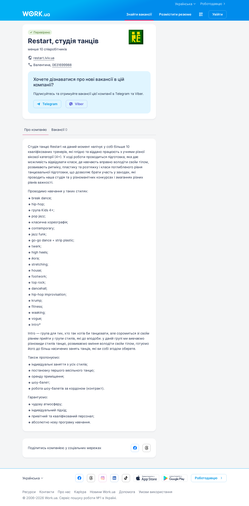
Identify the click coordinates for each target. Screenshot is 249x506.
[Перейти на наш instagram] (103, 478)
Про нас (64, 492)
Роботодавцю (211, 4)
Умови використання (155, 492)
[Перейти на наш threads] (91, 478)
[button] (201, 14)
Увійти (217, 14)
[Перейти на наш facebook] (79, 478)
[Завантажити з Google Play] (174, 478)
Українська (31, 478)
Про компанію (35, 130)
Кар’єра (80, 492)
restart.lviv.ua (43, 58)
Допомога (127, 492)
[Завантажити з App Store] (146, 478)
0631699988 (62, 65)
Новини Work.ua (102, 492)
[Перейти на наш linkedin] (114, 478)
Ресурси (29, 492)
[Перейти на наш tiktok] (126, 478)
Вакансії (59, 130)
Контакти (46, 492)
